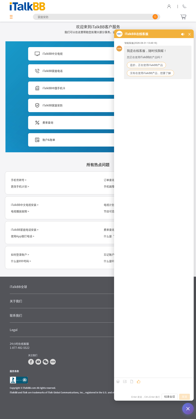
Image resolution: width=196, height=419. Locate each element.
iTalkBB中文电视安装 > (24, 205)
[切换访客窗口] (188, 408)
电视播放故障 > (20, 211)
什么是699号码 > (114, 261)
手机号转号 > (18, 180)
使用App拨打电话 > (22, 236)
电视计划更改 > (113, 205)
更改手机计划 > (20, 186)
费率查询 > (110, 230)
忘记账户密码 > (113, 254)
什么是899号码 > (21, 261)
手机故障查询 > (113, 186)
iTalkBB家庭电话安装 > (24, 230)
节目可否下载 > (113, 211)
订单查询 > (110, 180)
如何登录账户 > (20, 254)
